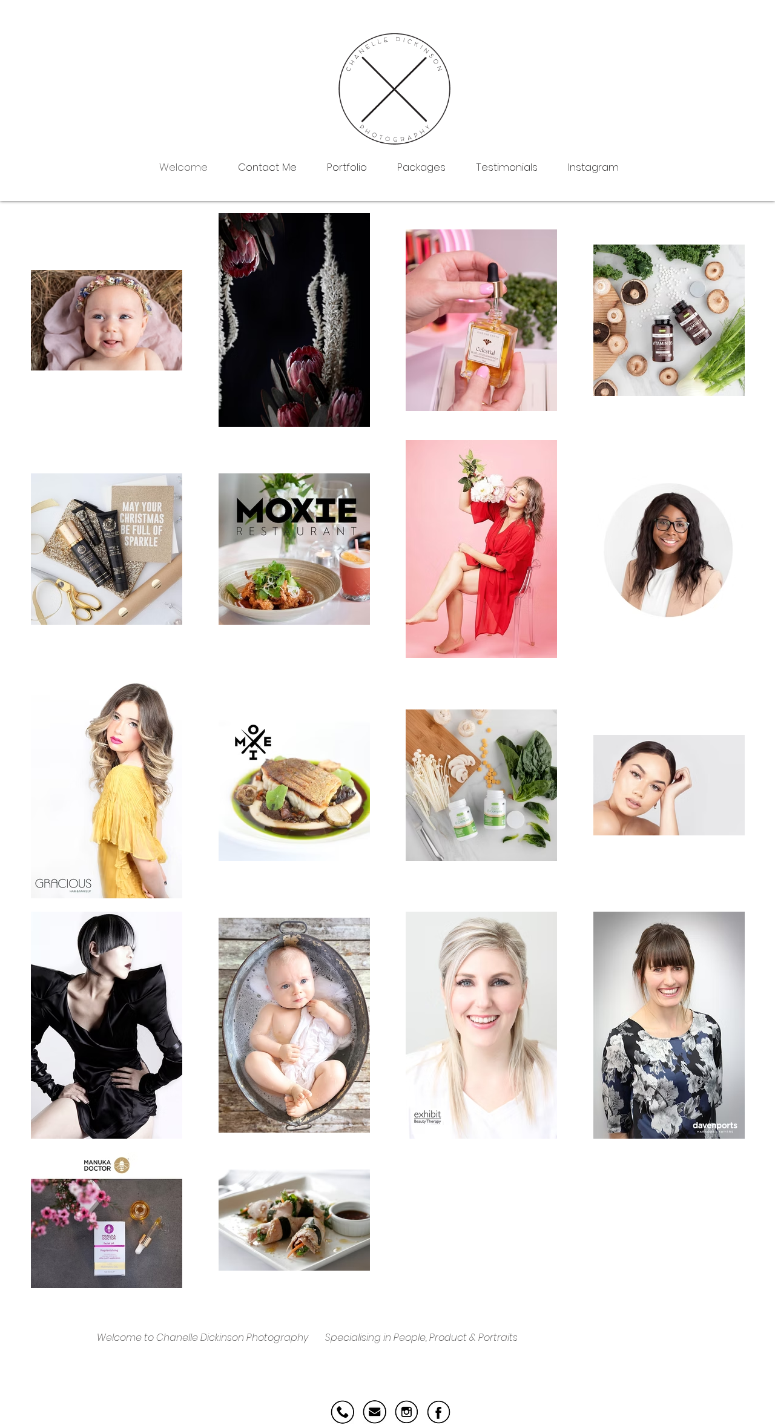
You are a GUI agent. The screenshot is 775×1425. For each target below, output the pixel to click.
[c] (374, 1412)
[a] (438, 1412)
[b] (406, 1412)
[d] (342, 1412)
